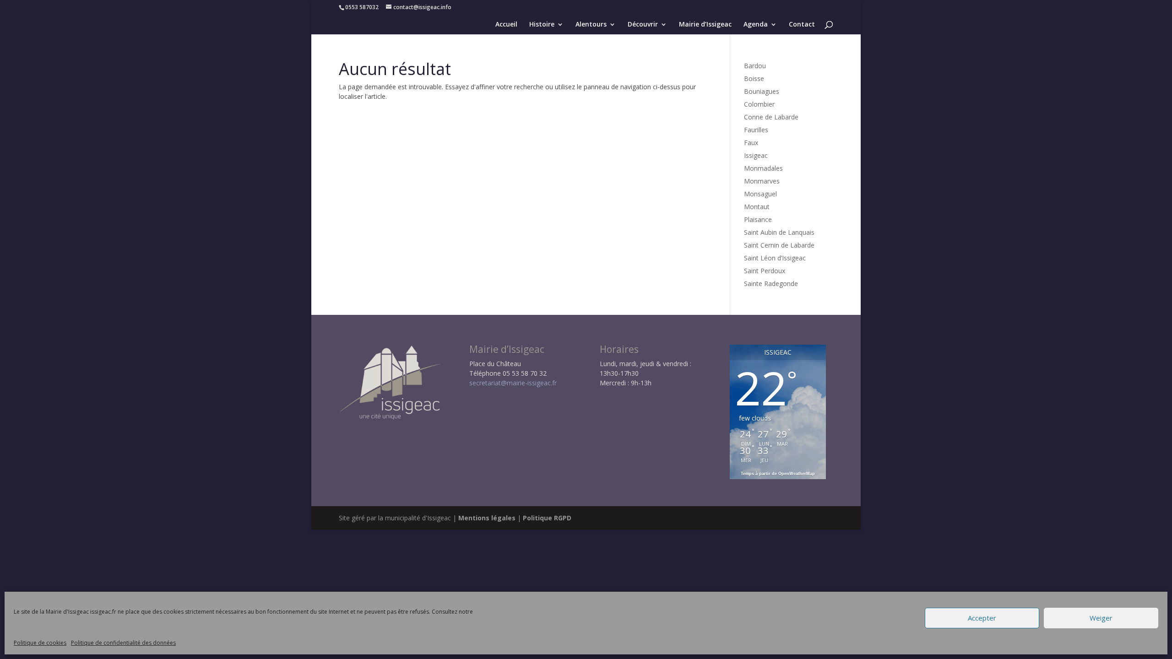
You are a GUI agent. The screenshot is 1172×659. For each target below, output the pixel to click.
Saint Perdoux (764, 270)
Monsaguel (760, 193)
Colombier (759, 104)
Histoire (541, 24)
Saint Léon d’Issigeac (775, 258)
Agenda (755, 24)
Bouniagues (761, 91)
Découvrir (643, 24)
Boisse (754, 78)
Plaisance (758, 219)
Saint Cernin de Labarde (779, 245)
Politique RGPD (547, 517)
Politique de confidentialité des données (123, 643)
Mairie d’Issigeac (705, 24)
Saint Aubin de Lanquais (779, 232)
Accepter (982, 618)
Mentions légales (486, 517)
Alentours (591, 24)
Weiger (1101, 618)
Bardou (755, 65)
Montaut (757, 206)
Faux (751, 142)
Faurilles (756, 129)
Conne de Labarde (771, 117)
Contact (802, 24)
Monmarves (762, 181)
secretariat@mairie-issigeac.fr (513, 382)
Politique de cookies (40, 643)
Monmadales (763, 168)
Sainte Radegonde (771, 283)
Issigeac (756, 155)
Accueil (506, 24)
